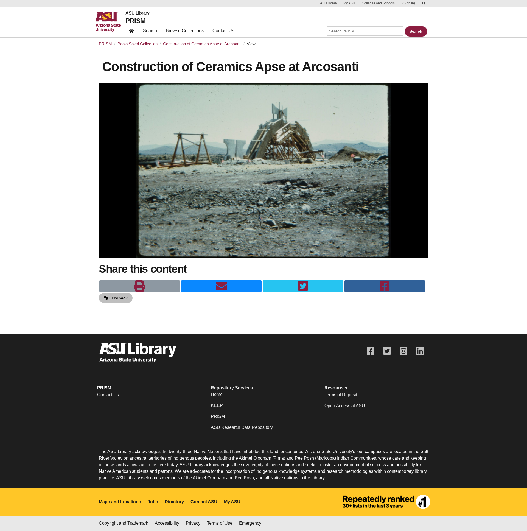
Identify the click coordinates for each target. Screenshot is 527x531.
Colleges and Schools (378, 3)
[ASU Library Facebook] (370, 351)
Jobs (153, 501)
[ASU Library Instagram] (403, 351)
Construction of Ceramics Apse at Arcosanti (202, 44)
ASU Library (137, 13)
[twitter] (303, 286)
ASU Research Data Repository (242, 427)
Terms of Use (219, 523)
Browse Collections (185, 30)
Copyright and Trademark (123, 523)
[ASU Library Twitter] (387, 351)
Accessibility (167, 523)
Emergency (250, 523)
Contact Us (223, 30)
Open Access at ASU (344, 405)
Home (217, 394)
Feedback (118, 298)
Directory (174, 501)
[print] (139, 286)
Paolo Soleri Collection (137, 44)
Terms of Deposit (340, 394)
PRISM (135, 20)
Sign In (408, 3)
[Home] (110, 22)
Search (150, 30)
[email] (221, 286)
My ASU (349, 3)
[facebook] (384, 286)
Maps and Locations (120, 501)
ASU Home (328, 3)
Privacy (193, 523)
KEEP (217, 405)
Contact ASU (203, 501)
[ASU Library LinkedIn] (420, 351)
